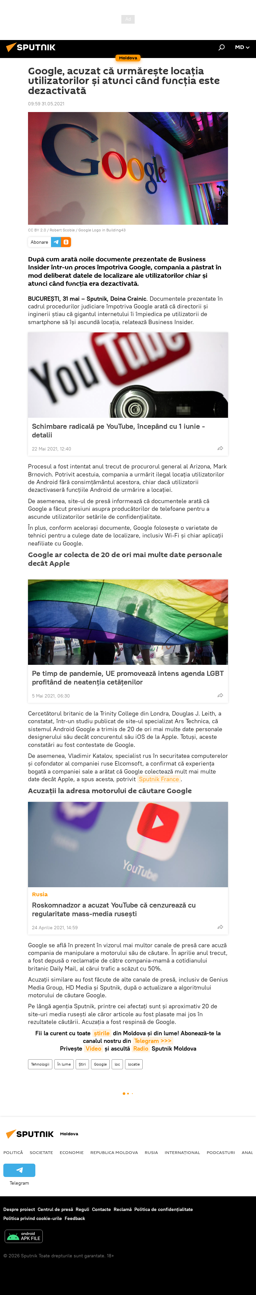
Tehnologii (40, 1064)
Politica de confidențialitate (163, 1209)
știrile (102, 1033)
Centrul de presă (55, 1209)
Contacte (101, 1209)
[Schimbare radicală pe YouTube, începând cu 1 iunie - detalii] (128, 375)
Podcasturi (221, 1152)
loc (117, 1064)
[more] (220, 448)
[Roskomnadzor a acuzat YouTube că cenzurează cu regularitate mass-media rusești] (128, 844)
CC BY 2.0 (37, 229)
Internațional (182, 1152)
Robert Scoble (62, 229)
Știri (82, 1064)
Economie (72, 1152)
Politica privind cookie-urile (32, 1218)
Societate (41, 1152)
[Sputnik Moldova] (32, 53)
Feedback (75, 1218)
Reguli (82, 1209)
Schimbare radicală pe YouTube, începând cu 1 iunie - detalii (118, 430)
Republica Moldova (114, 1152)
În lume (64, 1064)
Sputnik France (159, 779)
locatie (134, 1064)
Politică (13, 1152)
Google (100, 1064)
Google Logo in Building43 (102, 229)
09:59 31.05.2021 (46, 104)
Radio (140, 1048)
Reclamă (123, 1209)
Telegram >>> (153, 1041)
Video (93, 1048)
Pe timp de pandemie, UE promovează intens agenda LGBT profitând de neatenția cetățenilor (128, 677)
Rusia (40, 894)
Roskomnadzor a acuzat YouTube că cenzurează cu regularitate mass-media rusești (114, 909)
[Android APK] (23, 1237)
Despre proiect (19, 1209)
